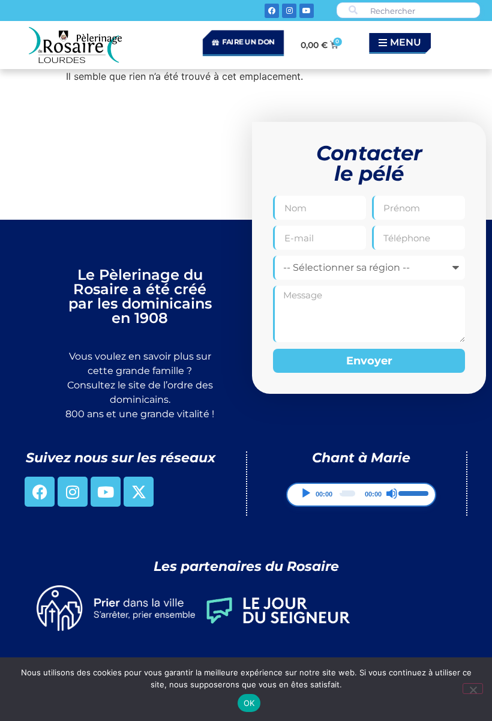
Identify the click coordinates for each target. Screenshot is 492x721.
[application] (361, 495)
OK (249, 703)
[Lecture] (306, 493)
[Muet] (392, 493)
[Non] (473, 688)
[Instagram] (289, 11)
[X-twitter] (139, 492)
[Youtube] (306, 11)
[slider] (412, 492)
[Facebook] (272, 11)
